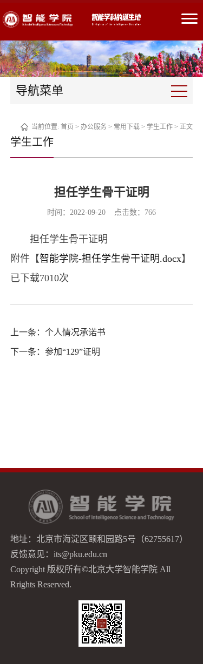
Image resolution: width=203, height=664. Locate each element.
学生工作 (160, 127)
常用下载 (127, 127)
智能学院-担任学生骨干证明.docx (110, 258)
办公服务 (94, 127)
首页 (67, 127)
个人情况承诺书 (75, 332)
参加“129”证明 (72, 351)
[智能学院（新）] (38, 19)
